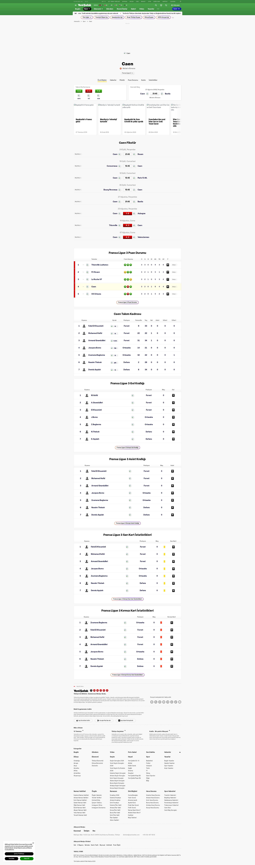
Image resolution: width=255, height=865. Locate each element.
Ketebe (87, 845)
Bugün (76, 752)
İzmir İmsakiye (114, 803)
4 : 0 (127, 237)
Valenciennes (143, 237)
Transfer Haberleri (170, 795)
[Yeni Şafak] (84, 5)
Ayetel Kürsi (132, 803)
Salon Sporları (150, 776)
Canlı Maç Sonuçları (170, 810)
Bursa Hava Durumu (152, 803)
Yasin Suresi (132, 798)
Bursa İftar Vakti (115, 813)
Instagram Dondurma (98, 808)
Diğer (148, 778)
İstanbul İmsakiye (115, 798)
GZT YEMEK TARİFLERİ (114, 1)
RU (104, 690)
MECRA (132, 1)
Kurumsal (77, 831)
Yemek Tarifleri (96, 798)
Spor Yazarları (168, 766)
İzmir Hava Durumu (152, 800)
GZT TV (104, 1)
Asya (75, 766)
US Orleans (96, 294)
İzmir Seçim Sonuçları (117, 778)
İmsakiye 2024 (114, 795)
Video (112, 752)
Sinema (130, 771)
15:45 (127, 166)
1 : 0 (127, 213)
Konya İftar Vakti (115, 810)
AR (97, 690)
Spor (84, 21)
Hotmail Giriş (96, 800)
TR (91, 690)
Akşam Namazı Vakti (80, 810)
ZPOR (149, 1)
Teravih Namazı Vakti (80, 815)
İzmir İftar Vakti (114, 815)
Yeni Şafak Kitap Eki (134, 776)
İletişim (86, 831)
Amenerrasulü (132, 800)
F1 (147, 771)
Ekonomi (95, 756)
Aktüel (130, 763)
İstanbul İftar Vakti (115, 805)
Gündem (95, 752)
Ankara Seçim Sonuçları (117, 776)
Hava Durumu (151, 791)
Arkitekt (109, 845)
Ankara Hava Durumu (152, 798)
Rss (94, 831)
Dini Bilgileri (132, 791)
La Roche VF (96, 279)
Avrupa (76, 763)
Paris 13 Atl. (143, 178)
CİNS (137, 1)
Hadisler (130, 815)
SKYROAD (124, 1)
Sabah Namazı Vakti (80, 803)
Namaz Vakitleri (80, 791)
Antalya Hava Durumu (153, 805)
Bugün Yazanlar (169, 761)
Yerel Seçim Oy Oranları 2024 (117, 769)
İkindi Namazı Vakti (79, 808)
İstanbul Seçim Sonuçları (118, 773)
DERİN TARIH (156, 1)
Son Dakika (150, 752)
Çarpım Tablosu (97, 803)
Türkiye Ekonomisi (97, 761)
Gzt (75, 845)
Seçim (112, 756)
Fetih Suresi (132, 808)
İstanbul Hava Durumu (153, 795)
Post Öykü (116, 845)
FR (100, 690)
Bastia (140, 202)
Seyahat (130, 773)
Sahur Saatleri (114, 820)
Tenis (148, 768)
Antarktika (77, 773)
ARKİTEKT (165, 1)
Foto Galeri (132, 752)
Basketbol (149, 761)
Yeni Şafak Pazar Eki (134, 778)
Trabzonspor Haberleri (171, 805)
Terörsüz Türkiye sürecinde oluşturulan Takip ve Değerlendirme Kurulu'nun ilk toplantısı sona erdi (134, 13)
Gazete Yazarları (169, 763)
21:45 (127, 154)
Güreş (148, 773)
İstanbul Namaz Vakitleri (81, 795)
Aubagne (142, 213)
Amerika (76, 768)
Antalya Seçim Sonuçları (117, 786)
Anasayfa (77, 21)
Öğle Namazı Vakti (79, 805)
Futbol (148, 763)
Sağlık (130, 768)
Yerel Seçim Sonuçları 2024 (117, 764)
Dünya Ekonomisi (97, 763)
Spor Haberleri (169, 791)
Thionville (113, 225)
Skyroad (102, 845)
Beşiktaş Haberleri (170, 798)
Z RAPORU (172, 1)
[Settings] (158, 8)
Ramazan (113, 791)
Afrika (75, 771)
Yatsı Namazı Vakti (79, 813)
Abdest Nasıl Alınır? (134, 813)
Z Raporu (80, 845)
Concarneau (112, 166)
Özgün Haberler (97, 795)
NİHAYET (143, 1)
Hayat (130, 756)
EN (94, 690)
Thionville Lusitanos (99, 265)
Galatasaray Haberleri (171, 800)
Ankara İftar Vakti (115, 808)
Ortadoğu (77, 761)
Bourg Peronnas (110, 190)
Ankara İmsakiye (115, 800)
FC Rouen (95, 272)
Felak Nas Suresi (133, 805)
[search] (155, 5)
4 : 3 (127, 225)
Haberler (167, 752)
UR (107, 690)
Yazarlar (167, 756)
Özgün (94, 791)
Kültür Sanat (132, 766)
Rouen (140, 154)
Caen (90, 21)
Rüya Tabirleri (132, 818)
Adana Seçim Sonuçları (117, 781)
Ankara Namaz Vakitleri (81, 798)
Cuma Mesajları (133, 795)
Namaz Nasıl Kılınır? (134, 810)
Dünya (76, 756)
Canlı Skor (167, 808)
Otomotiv (95, 766)
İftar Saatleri (114, 818)
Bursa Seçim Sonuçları (117, 783)
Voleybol (149, 766)
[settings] (166, 5)
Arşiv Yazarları (168, 768)
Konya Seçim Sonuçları (117, 788)
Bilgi (147, 781)
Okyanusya (77, 776)
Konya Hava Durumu (152, 808)
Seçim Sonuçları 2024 (117, 761)
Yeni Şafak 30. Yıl (133, 761)
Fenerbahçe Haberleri (171, 803)
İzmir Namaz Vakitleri (80, 800)
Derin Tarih (94, 845)
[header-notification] (161, 5)
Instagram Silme (97, 805)
